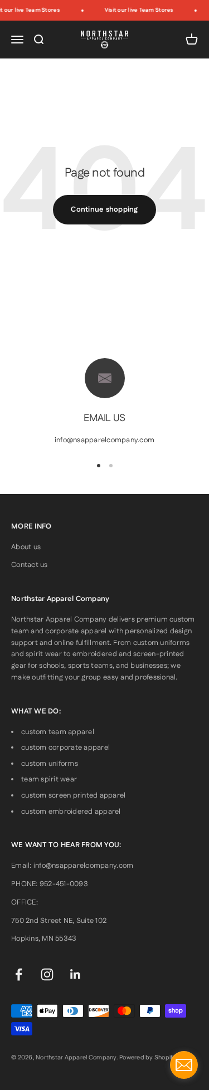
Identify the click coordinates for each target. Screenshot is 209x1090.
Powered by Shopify (148, 1057)
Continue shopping (104, 209)
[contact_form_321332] (184, 1065)
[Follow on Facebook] (18, 974)
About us (26, 547)
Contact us (29, 565)
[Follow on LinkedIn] (75, 974)
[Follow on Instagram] (47, 974)
